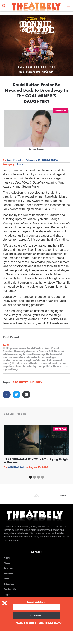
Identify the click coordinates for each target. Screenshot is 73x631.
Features (8, 573)
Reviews (8, 568)
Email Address (36, 602)
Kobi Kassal (14, 159)
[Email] (26, 394)
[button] (68, 5)
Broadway (60, 110)
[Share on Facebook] (7, 394)
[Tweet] (16, 394)
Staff (6, 578)
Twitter (6, 344)
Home (7, 557)
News (19, 164)
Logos (7, 594)
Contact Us (10, 589)
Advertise (9, 583)
